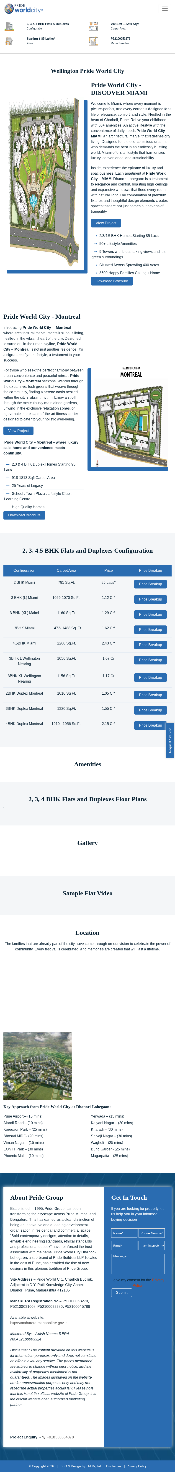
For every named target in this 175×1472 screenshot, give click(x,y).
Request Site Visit (170, 740)
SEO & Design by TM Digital (80, 1466)
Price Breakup (150, 584)
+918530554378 (60, 1437)
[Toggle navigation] (165, 8)
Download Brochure (112, 281)
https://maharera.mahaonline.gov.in (38, 1323)
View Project (106, 223)
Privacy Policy (137, 1466)
